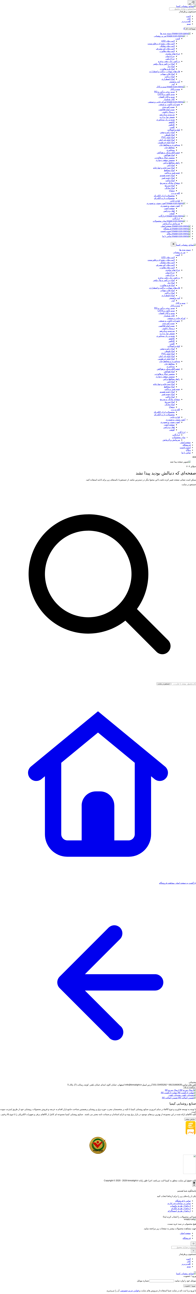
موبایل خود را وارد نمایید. (185, 1281)
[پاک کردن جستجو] (193, 1251)
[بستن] (195, 1271)
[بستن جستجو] (193, 1244)
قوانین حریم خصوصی (129, 1290)
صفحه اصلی (185, 1233)
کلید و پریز (186, 21)
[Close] (160, 1217)
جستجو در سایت (189, 484)
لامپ (188, 16)
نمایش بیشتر (190, 1119)
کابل (189, 19)
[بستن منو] (173, 244)
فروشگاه (187, 1238)
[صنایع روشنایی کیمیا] (186, 6)
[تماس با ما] (194, 1184)
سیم (189, 24)
